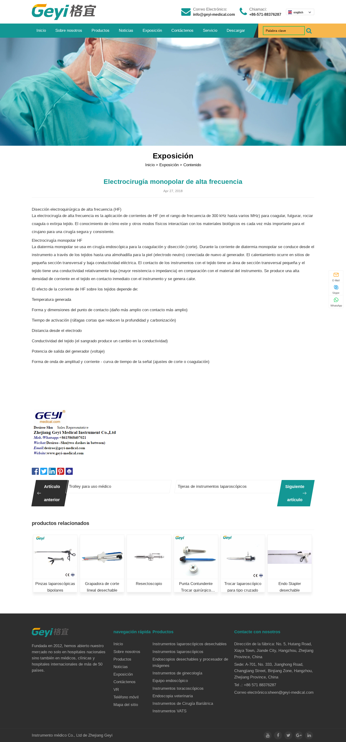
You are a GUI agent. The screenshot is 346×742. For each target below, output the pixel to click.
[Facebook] (278, 735)
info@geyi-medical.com (214, 14)
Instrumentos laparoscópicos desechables (190, 644)
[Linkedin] (309, 735)
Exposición (152, 30)
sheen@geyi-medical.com (291, 692)
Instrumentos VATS (169, 711)
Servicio (210, 30)
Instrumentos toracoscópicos (178, 688)
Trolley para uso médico (90, 486)
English (298, 12)
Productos (100, 30)
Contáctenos (182, 30)
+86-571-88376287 (265, 14)
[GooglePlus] (299, 735)
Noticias (126, 30)
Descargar (236, 30)
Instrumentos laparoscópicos (178, 651)
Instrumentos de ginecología (177, 673)
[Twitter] (288, 735)
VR (116, 689)
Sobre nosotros (68, 30)
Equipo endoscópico (170, 680)
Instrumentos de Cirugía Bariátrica (183, 703)
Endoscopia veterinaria (173, 696)
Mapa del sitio (125, 704)
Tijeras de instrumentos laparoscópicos (212, 486)
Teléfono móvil (126, 697)
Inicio (41, 30)
